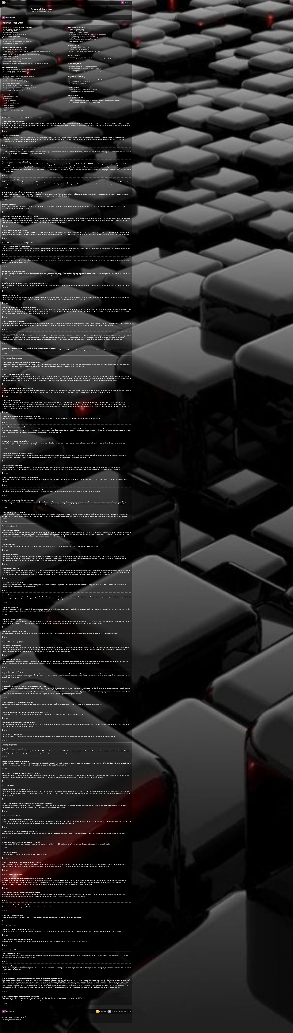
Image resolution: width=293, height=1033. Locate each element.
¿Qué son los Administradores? (76, 29)
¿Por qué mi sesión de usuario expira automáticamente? (17, 41)
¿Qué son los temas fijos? (9, 107)
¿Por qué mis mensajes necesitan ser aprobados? (16, 89)
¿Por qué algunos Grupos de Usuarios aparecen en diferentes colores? (88, 38)
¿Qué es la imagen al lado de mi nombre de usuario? (16, 58)
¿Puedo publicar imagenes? (9, 102)
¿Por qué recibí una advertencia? (11, 83)
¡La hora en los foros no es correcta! (12, 52)
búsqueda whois (23, 982)
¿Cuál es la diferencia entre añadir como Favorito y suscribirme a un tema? (89, 78)
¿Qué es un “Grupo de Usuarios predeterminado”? (82, 39)
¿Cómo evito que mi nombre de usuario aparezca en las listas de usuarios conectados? (26, 51)
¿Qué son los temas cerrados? (10, 109)
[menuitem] (5, 3)
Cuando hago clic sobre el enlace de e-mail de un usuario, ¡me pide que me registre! (25, 63)
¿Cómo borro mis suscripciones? (77, 83)
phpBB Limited (75, 956)
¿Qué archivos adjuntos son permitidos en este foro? (82, 89)
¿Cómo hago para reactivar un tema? (12, 90)
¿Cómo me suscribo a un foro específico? (79, 81)
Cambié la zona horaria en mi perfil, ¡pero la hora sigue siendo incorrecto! (22, 54)
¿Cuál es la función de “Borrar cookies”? (13, 43)
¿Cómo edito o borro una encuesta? (12, 78)
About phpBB (19, 957)
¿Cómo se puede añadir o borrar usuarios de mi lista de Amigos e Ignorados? (89, 59)
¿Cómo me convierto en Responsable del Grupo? (81, 36)
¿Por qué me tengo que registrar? (11, 29)
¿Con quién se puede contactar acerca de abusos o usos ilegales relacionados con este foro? (94, 100)
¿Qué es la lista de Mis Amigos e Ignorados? (80, 57)
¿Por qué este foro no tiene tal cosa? (78, 99)
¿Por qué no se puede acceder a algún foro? (14, 80)
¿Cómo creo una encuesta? (9, 74)
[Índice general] (16, 10)
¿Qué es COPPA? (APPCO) (10, 31)
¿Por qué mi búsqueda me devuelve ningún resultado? (83, 66)
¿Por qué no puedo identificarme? (11, 36)
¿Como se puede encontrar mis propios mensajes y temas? (84, 72)
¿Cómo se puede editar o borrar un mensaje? (14, 71)
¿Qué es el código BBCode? (10, 96)
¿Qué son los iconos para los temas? (12, 110)
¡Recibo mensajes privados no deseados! (79, 49)
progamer (7, 1019)
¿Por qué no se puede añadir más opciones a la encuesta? (18, 76)
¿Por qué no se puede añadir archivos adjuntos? (15, 81)
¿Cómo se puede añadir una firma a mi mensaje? (15, 73)
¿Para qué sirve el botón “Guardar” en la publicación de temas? (19, 87)
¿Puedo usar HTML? (7, 98)
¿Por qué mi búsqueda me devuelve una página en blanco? (84, 68)
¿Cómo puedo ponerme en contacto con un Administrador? (84, 102)
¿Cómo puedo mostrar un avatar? (11, 60)
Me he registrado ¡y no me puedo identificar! (14, 34)
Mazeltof (15, 1019)
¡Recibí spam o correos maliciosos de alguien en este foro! (84, 51)
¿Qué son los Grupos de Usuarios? (78, 32)
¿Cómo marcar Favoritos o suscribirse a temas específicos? (85, 80)
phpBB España (20, 1017)
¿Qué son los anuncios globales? (11, 103)
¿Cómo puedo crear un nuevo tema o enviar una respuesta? (18, 69)
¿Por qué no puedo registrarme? (11, 32)
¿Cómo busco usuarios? (74, 70)
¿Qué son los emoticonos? (9, 100)
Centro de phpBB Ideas (90, 968)
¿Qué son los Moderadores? (76, 31)
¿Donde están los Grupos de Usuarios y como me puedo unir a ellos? (87, 34)
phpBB (82, 299)
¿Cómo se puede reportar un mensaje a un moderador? (17, 85)
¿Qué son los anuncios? (8, 105)
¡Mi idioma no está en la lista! (10, 56)
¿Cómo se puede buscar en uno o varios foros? (81, 65)
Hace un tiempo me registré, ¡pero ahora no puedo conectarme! (19, 38)
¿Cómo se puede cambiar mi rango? (12, 61)
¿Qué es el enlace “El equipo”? (76, 41)
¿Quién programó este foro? (76, 97)
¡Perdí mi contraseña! (8, 39)
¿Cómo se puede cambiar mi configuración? (14, 49)
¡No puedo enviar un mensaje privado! (78, 47)
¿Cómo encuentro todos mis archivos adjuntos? (81, 91)
